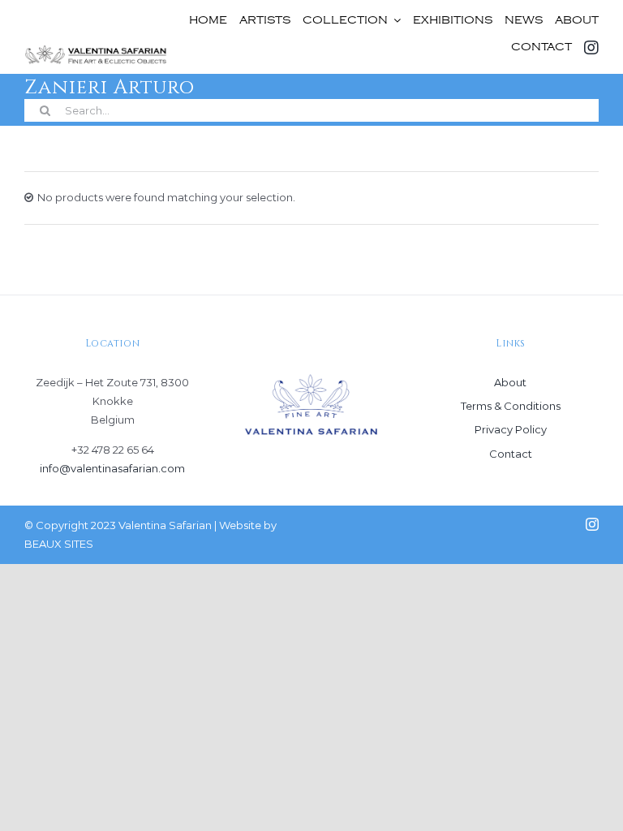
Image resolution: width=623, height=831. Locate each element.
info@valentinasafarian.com (112, 468)
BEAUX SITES (58, 543)
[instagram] (592, 524)
